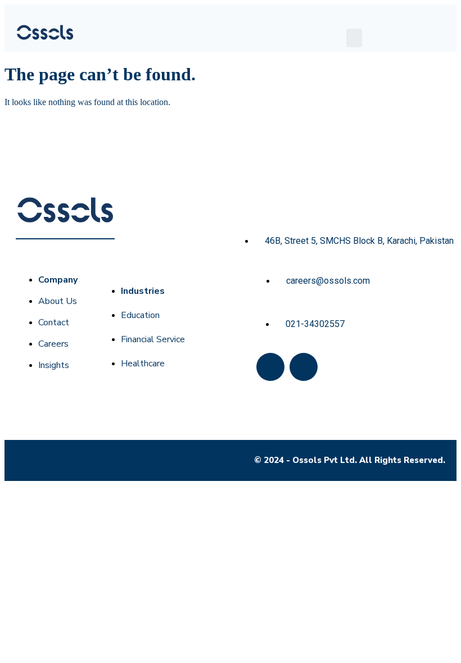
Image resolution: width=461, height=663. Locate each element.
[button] (354, 38)
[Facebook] (270, 367)
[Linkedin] (304, 367)
